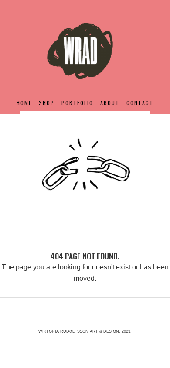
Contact (139, 102)
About (109, 102)
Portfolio (77, 102)
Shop (46, 102)
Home (24, 102)
